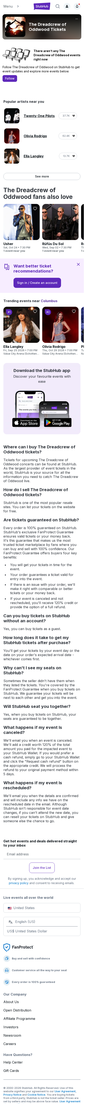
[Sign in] (67, 6)
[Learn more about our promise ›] (18, 947)
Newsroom (12, 1035)
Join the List (42, 867)
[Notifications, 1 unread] (77, 6)
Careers (9, 1044)
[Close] (78, 264)
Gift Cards (11, 1071)
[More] (77, 19)
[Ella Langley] (21, 331)
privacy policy (19, 883)
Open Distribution (17, 1010)
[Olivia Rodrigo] (60, 331)
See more (42, 176)
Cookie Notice (36, 1094)
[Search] (57, 6)
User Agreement (65, 1091)
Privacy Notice (12, 1094)
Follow (10, 78)
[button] (16, 6)
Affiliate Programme (19, 1019)
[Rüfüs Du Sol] (60, 228)
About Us (11, 1002)
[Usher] (21, 228)
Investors (10, 1027)
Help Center (13, 1062)
